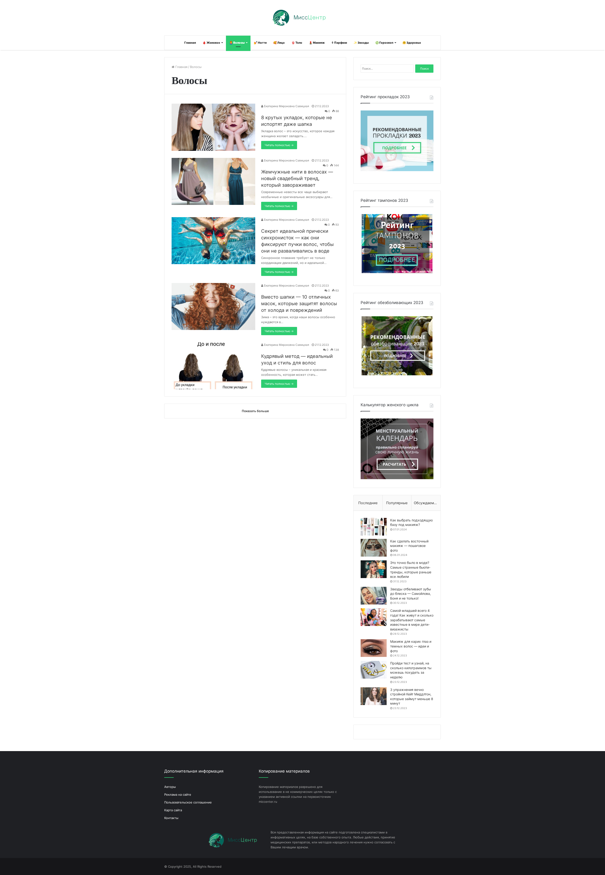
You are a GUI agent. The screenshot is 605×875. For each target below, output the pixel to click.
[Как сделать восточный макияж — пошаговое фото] (374, 548)
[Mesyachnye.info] (302, 17)
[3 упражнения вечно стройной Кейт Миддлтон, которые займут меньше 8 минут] (374, 696)
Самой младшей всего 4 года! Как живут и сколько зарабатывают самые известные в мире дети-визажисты (411, 620)
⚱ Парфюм (339, 42)
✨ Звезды (361, 42)
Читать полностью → (279, 145)
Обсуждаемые (426, 503)
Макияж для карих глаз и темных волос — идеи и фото (410, 646)
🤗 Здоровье (411, 42)
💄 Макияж (317, 42)
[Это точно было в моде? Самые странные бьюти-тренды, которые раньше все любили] (374, 569)
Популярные (397, 503)
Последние (368, 503)
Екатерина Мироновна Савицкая (286, 106)
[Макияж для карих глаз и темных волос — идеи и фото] (374, 648)
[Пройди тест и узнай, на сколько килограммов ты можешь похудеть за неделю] (374, 670)
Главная (190, 42)
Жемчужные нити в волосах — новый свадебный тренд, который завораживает (297, 178)
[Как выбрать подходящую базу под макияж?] (374, 527)
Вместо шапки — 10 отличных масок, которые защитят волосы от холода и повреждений (299, 303)
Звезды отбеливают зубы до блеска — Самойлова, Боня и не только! (410, 593)
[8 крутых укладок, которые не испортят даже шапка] (213, 127)
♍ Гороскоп (384, 42)
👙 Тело (296, 42)
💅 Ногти (260, 42)
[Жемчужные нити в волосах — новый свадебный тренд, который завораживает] (213, 181)
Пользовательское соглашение (188, 802)
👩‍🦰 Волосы (237, 42)
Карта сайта (173, 810)
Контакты (171, 818)
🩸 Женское (211, 42)
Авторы (170, 787)
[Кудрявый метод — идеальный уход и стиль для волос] (213, 365)
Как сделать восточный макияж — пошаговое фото (409, 545)
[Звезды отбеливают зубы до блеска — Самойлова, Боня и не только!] (374, 595)
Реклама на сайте (177, 794)
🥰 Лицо (279, 42)
